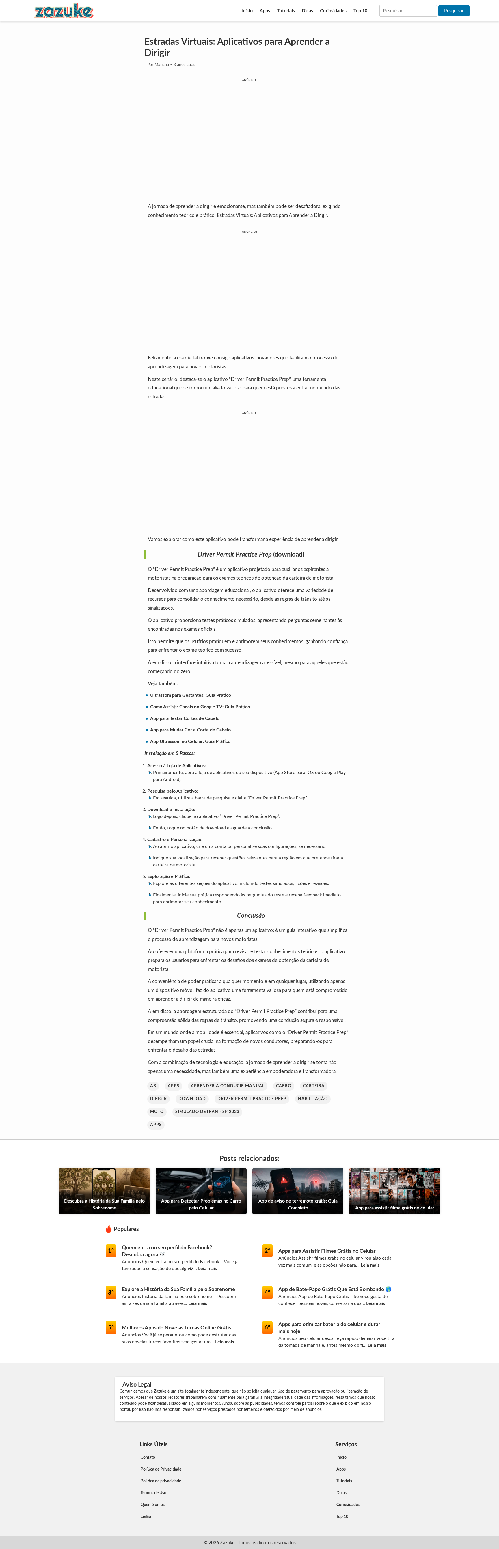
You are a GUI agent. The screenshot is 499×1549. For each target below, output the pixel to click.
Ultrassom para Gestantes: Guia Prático (190, 695)
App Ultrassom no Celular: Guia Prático (190, 741)
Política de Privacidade (161, 1469)
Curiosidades (333, 10)
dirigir (158, 1099)
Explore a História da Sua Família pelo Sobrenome (178, 1289)
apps (173, 1086)
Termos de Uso (153, 1493)
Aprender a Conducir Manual (228, 1086)
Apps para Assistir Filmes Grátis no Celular (327, 1251)
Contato (148, 1458)
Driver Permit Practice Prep (251, 1099)
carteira (314, 1086)
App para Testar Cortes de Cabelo (184, 718)
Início (247, 10)
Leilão (146, 1517)
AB (153, 1086)
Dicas (307, 10)
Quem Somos (153, 1505)
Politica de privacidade (161, 1481)
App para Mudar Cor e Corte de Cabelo (190, 730)
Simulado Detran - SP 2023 (207, 1112)
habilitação (313, 1099)
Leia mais (207, 1268)
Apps (265, 10)
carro (283, 1086)
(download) (288, 554)
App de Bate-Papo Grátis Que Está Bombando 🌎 (335, 1289)
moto (157, 1112)
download (192, 1099)
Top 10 (360, 10)
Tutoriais (286, 10)
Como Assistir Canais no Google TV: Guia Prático (200, 707)
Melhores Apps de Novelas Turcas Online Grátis (176, 1328)
